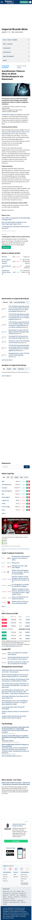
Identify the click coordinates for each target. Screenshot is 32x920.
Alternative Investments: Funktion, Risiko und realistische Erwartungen (18, 662)
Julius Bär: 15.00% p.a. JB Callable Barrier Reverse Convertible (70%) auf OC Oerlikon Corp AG (20, 579)
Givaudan (4, 488)
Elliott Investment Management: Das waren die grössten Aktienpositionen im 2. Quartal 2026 (15, 675)
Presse (5, 879)
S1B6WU (27, 635)
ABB (3, 481)
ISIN (13, 32)
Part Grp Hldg (6, 507)
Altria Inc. (4, 257)
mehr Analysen (6, 376)
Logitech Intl (5, 500)
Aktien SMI (6, 891)
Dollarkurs (17, 897)
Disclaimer (24, 879)
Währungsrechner (14, 902)
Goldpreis (22, 895)
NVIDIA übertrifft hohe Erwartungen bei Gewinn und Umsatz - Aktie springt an (15, 671)
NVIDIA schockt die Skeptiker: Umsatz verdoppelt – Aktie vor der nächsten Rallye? (20, 572)
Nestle (3, 503)
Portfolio (5, 902)
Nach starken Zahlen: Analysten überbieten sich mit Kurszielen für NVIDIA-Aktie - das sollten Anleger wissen (15, 685)
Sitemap (5, 881)
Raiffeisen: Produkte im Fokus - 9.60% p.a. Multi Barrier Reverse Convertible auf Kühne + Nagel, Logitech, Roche (21, 591)
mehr (3, 513)
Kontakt (5, 874)
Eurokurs (24, 897)
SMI (17, 895)
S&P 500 (12, 895)
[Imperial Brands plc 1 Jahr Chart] (25, 267)
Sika (3, 494)
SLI (14, 891)
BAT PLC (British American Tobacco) (6, 261)
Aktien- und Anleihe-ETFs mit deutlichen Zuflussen (20, 598)
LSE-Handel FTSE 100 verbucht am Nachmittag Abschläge (18, 337)
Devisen (10, 897)
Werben (16, 876)
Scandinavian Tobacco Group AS (6, 272)
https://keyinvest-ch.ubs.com (13, 646)
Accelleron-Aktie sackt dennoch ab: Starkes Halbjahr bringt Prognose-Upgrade (14, 717)
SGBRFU (27, 632)
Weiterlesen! (6, 247)
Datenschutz (24, 876)
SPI (11, 891)
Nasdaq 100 (22, 893)
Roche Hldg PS (6, 497)
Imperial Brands (6, 133)
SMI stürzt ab (15, 563)
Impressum (24, 874)
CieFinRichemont (6, 484)
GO (27, 467)
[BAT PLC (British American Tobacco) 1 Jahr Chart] (25, 261)
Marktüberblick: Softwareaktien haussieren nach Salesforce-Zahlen (21, 558)
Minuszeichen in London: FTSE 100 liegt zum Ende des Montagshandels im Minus (19, 331)
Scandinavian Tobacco (8, 114)
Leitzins (5, 904)
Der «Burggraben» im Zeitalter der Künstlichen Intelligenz (20, 585)
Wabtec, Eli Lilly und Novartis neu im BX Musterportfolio (16, 534)
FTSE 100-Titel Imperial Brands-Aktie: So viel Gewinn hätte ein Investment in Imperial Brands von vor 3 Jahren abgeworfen (19, 348)
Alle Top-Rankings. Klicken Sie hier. (11, 756)
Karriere (5, 876)
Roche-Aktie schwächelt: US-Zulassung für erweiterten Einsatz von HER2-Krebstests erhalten (15, 680)
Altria (9, 132)
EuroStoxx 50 (6, 893)
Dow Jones (15, 893)
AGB (22, 881)
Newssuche (6, 463)
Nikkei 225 (6, 895)
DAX (22, 891)
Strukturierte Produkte (9, 900)
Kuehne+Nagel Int (7, 491)
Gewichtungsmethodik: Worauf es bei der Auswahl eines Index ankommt (18, 658)
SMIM (18, 891)
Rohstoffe (20, 900)
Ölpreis (23, 902)
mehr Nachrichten (7, 360)
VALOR (4, 32)
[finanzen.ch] (9, 1)
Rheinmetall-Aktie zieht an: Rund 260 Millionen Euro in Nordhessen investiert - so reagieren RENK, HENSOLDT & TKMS (15, 702)
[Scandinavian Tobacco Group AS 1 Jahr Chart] (25, 272)
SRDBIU (28, 638)
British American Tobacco (19, 132)
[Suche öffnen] (30, 2)
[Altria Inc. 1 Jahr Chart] (27, 257)
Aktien (4, 897)
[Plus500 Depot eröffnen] (9, 3)
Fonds (12, 898)
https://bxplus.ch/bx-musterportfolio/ (11, 546)
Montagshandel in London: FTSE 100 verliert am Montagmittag (19, 354)
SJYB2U (28, 619)
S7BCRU (27, 623)
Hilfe (15, 874)
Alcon (3, 510)
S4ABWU (27, 626)
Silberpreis (6, 898)
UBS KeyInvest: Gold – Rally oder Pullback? (19, 566)
